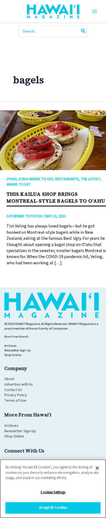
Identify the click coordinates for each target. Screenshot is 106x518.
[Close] (97, 468)
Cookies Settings (52, 492)
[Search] (83, 31)
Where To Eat (19, 184)
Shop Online (14, 436)
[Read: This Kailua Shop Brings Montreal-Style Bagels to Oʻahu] (53, 140)
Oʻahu (12, 179)
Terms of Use (15, 400)
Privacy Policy (15, 395)
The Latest (90, 179)
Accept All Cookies (53, 507)
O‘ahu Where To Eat (35, 179)
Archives (11, 425)
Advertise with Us (18, 384)
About (9, 379)
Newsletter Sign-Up (20, 431)
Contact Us (13, 390)
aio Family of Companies (51, 328)
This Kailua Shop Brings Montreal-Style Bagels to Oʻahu (56, 197)
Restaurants (67, 179)
